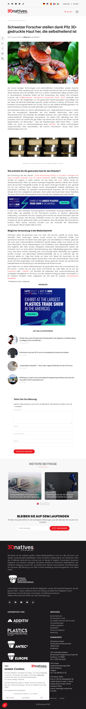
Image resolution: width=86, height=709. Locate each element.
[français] (54, 4)
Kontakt (75, 4)
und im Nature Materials (43, 176)
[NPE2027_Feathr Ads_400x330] (43, 306)
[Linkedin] (2, 43)
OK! (41, 698)
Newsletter (54, 628)
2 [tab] (41, 504)
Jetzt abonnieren (59, 528)
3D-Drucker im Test (57, 618)
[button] (4, 705)
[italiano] (58, 4)
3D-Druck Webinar (57, 630)
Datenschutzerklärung (49, 698)
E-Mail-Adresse (19, 434)
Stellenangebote (56, 625)
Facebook (12, 271)
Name (16, 426)
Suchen (69, 12)
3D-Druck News (13, 20)
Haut (60, 180)
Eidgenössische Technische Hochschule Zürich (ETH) (42, 97)
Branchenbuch (56, 616)
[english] (47, 4)
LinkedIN (25, 271)
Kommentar (18, 410)
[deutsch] (44, 4)
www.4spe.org (44, 595)
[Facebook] (2, 38)
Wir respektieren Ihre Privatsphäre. (15, 690)
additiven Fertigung (15, 565)
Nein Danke (10, 698)
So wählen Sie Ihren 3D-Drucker (62, 621)
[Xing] (2, 48)
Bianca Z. (27, 37)
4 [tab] (48, 504)
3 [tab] (45, 504)
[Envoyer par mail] (2, 53)
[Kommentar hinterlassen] (2, 58)
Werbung (66, 4)
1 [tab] (38, 504)
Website (16, 441)
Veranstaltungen (57, 623)
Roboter (52, 124)
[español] (51, 4)
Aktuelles (22, 20)
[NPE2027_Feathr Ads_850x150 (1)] (43, 202)
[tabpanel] (24, 486)
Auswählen (26, 698)
